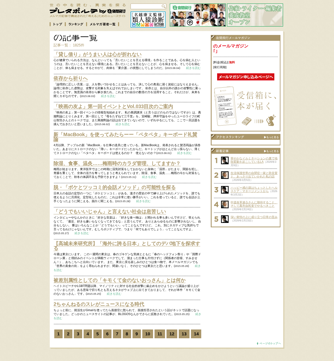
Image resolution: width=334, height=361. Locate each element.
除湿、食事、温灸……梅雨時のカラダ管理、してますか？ (117, 163)
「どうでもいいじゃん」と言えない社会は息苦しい (110, 211)
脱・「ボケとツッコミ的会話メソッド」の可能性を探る (115, 187)
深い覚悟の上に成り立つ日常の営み (254, 217)
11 (159, 333)
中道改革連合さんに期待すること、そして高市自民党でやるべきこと (254, 204)
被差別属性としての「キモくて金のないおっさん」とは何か (120, 280)
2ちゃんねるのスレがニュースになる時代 (99, 304)
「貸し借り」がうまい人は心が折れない (98, 54)
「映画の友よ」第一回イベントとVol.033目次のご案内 (113, 106)
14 (196, 333)
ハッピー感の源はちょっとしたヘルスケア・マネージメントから (254, 189)
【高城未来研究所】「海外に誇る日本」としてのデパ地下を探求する (127, 246)
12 (171, 333)
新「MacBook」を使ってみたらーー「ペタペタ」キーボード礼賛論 (125, 137)
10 (147, 333)
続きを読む (193, 68)
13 (184, 333)
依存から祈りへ (71, 78)
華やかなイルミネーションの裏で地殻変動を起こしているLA (254, 160)
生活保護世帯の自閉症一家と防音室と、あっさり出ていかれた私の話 (254, 174)
